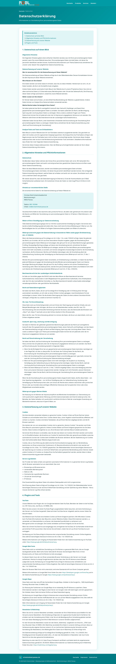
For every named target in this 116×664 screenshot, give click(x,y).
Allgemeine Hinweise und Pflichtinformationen (41, 38)
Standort (93, 3)
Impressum (84, 657)
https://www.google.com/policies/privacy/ (61, 575)
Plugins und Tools (32, 43)
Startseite (70, 3)
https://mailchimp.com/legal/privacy (45, 645)
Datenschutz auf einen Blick (35, 36)
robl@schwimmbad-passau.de (38, 207)
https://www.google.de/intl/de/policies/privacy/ (37, 605)
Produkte (78, 3)
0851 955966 (33, 204)
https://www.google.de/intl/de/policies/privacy (41, 542)
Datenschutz (93, 657)
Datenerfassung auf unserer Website (38, 40)
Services (85, 3)
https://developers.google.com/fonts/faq (75, 572)
